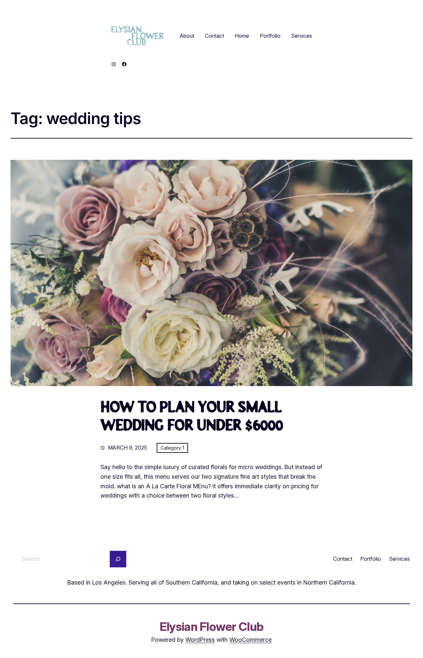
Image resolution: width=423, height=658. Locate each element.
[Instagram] (113, 64)
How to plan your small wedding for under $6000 (191, 417)
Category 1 (172, 448)
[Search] (118, 559)
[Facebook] (124, 64)
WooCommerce (250, 639)
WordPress (200, 639)
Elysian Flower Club (211, 626)
